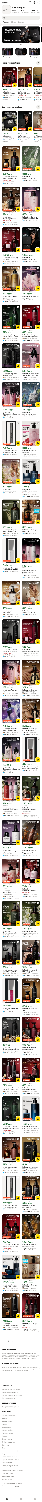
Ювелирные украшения (10, 1466)
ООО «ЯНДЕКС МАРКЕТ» (15, 1483)
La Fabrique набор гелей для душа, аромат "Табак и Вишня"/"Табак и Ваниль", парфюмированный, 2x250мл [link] (11, 1088)
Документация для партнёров (12, 1395)
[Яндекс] (17, 1486)
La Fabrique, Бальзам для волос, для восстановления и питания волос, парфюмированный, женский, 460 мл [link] (30, 297)
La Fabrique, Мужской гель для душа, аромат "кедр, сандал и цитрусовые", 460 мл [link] (30, 1127)
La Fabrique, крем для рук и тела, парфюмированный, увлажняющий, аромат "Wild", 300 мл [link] (10, 1168)
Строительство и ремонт (10, 1460)
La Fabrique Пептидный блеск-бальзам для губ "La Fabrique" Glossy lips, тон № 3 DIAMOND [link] (11, 569)
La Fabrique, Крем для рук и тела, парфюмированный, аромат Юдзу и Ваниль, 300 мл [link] (30, 1286)
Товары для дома (7, 1433)
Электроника (6, 1427)
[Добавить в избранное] (14, 69)
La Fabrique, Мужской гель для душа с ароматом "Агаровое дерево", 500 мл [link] (29, 971)
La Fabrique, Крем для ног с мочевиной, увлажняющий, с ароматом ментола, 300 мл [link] (30, 729)
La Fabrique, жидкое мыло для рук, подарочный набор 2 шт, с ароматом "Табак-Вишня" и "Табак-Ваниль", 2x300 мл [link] (30, 1048)
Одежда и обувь (7, 1430)
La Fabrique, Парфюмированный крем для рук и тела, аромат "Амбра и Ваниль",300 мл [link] (10, 218)
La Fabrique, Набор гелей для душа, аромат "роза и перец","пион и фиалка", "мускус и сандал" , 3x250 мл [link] (11, 809)
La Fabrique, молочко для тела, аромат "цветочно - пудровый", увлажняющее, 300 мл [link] (30, 374)
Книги (4, 1448)
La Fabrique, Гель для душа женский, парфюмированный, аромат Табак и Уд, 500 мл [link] (30, 851)
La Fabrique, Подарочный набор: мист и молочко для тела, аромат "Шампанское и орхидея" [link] (9, 891)
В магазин (7, 1499)
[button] (30, 2)
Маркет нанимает (8, 1476)
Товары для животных (9, 1457)
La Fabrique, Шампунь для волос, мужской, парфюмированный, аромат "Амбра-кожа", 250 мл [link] (10, 971)
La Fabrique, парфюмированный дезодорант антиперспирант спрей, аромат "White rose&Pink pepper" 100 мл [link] (11, 851)
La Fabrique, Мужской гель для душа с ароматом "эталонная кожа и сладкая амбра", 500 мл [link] (11, 374)
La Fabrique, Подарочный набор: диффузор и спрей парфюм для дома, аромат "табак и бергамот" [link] (29, 809)
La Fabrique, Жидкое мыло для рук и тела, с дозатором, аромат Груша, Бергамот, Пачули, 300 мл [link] (10, 729)
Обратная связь (7, 1473)
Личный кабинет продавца (11, 1389)
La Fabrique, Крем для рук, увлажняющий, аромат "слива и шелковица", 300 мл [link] (29, 691)
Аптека (4, 1436)
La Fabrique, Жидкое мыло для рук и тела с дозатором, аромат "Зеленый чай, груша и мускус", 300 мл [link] (30, 932)
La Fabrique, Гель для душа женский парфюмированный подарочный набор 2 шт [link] (30, 571)
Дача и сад (5, 1445)
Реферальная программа (10, 1407)
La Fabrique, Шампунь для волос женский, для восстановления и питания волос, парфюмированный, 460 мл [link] (30, 218)
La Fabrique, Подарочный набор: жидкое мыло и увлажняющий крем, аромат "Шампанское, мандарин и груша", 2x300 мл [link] (29, 890)
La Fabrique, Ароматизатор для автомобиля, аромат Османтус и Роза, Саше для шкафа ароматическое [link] (9, 137)
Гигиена (4, 1424)
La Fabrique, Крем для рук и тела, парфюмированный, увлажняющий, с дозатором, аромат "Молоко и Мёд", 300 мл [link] (11, 611)
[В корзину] (14, 85)
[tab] (20, 44)
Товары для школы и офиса (11, 1451)
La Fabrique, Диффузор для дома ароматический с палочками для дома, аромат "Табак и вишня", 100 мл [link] (11, 258)
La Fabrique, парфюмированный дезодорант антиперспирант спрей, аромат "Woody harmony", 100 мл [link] (30, 490)
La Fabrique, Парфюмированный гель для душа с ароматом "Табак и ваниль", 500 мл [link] (11, 1048)
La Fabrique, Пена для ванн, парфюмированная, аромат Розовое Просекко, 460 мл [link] (10, 691)
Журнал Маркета (7, 1479)
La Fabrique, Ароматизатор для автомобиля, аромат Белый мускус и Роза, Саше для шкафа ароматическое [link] (29, 611)
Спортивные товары (8, 1454)
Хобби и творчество (8, 1442)
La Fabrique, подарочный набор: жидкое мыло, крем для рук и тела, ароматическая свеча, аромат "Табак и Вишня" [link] (11, 1245)
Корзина (35, 1499)
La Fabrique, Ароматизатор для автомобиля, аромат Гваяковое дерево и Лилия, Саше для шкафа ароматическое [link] (24, 137)
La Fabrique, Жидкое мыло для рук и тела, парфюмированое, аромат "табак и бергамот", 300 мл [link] (10, 530)
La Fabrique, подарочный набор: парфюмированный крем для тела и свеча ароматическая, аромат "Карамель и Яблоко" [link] (24, 93)
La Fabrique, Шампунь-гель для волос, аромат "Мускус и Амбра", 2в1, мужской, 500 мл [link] (10, 1127)
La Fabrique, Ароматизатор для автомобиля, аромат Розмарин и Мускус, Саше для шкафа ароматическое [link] (29, 413)
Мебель (4, 1418)
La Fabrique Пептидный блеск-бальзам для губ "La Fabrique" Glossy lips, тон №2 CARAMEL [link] (30, 767)
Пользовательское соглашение (12, 1470)
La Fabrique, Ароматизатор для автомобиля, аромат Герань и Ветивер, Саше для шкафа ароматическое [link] (30, 177)
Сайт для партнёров (8, 1398)
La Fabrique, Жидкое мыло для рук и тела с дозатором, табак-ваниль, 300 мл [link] (10, 177)
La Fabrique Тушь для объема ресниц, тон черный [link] (10, 1206)
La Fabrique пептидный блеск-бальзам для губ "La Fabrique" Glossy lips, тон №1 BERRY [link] (11, 1009)
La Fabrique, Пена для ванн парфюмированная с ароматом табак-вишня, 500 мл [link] (30, 335)
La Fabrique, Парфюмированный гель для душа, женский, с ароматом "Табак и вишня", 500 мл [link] (30, 650)
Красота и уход (7, 1439)
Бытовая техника (7, 1421)
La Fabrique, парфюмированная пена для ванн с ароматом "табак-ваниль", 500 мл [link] (11, 1324)
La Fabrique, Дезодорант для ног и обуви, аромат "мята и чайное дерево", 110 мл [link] (11, 335)
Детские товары (7, 1463)
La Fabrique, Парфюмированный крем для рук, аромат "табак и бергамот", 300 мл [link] (11, 932)
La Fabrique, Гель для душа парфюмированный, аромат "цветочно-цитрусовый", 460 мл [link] (10, 297)
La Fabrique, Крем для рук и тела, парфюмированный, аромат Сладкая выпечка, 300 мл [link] (29, 530)
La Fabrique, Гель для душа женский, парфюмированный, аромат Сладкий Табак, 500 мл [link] (30, 1245)
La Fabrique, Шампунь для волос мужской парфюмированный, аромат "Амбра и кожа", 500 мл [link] (11, 650)
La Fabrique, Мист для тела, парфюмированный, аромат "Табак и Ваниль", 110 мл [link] (29, 1009)
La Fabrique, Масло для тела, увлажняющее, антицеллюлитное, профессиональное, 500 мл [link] (30, 1168)
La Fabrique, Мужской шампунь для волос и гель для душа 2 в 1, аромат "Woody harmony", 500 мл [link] (10, 1286)
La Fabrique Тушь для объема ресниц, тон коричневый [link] (10, 451)
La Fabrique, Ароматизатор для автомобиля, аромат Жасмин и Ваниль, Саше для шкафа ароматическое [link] (11, 490)
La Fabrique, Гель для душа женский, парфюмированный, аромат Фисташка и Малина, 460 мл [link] (29, 451)
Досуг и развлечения (9, 1415)
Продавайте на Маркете (10, 1392)
